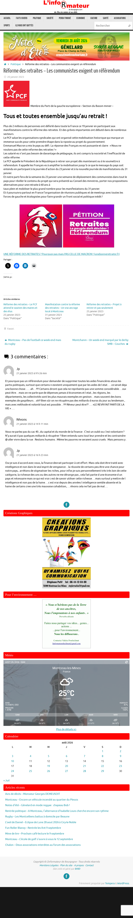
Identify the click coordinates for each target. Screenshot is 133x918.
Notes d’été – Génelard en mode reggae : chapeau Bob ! (37, 805)
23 (120, 766)
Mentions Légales (48, 865)
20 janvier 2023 (15, 77)
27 (66, 771)
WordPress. (123, 883)
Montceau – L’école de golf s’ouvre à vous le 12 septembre (39, 839)
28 (84, 771)
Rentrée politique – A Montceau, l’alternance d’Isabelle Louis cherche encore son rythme (57, 811)
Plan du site (66, 865)
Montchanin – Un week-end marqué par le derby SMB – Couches (100, 342)
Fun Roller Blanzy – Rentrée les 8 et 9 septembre (33, 828)
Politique (16, 64)
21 (84, 766)
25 (30, 771)
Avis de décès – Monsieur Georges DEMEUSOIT (32, 794)
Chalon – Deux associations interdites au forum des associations (43, 845)
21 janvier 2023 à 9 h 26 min (31, 373)
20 (66, 766)
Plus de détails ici (66, 729)
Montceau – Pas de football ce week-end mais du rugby (33, 342)
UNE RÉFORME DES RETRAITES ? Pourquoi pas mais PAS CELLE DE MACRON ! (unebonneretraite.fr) (61, 254)
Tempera (110, 883)
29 (102, 771)
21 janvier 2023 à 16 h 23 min (32, 455)
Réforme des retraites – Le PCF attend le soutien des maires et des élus (20, 308)
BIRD (77, 868)
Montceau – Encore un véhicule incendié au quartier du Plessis (41, 799)
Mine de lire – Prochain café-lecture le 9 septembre (34, 833)
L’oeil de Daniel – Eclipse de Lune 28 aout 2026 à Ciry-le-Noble (40, 822)
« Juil (6, 780)
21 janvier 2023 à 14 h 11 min (32, 424)
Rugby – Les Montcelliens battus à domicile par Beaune (37, 816)
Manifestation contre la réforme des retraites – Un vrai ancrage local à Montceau (62, 308)
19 (48, 766)
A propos (79, 865)
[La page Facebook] (66, 505)
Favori (10, 328)
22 (102, 766)
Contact (89, 865)
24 (12, 771)
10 (12, 761)
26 (48, 771)
